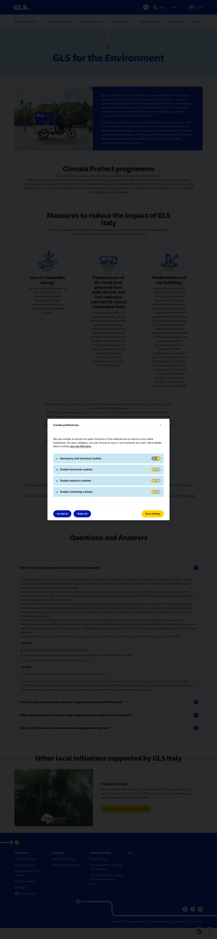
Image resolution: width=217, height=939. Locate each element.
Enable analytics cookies (75, 480)
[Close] (160, 425)
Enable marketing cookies (76, 491)
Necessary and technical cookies (80, 458)
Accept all (62, 513)
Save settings (152, 513)
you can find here (80, 446)
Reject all (82, 513)
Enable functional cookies (76, 469)
